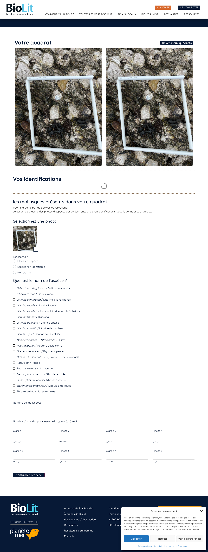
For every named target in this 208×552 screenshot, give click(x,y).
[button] (201, 511)
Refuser (162, 538)
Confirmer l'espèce (29, 475)
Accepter (136, 538)
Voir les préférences (189, 538)
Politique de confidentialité (150, 546)
